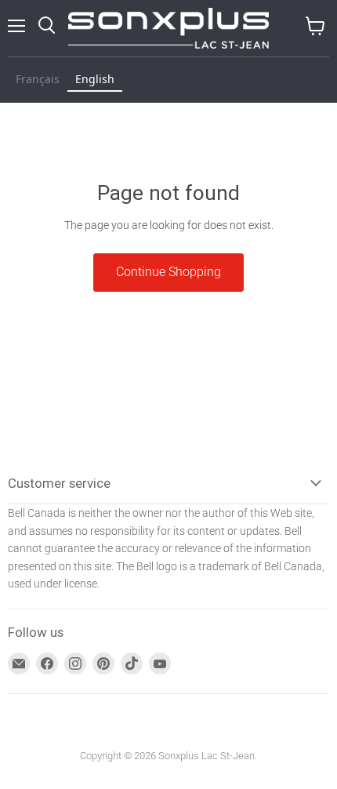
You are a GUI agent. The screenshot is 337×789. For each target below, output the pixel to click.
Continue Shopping (168, 271)
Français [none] (38, 78)
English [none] (94, 78)
